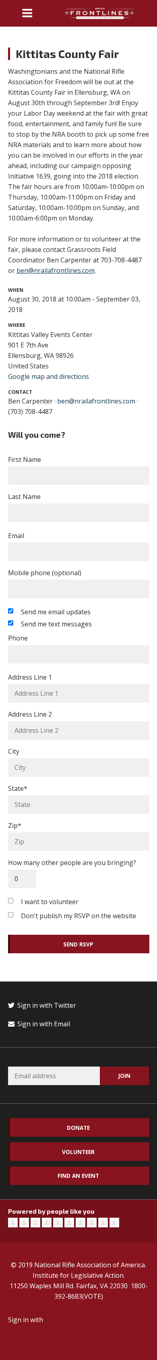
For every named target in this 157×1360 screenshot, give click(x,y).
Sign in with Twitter (46, 1005)
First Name (24, 459)
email (53, 1319)
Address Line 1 (30, 677)
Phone (18, 638)
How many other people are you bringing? (72, 862)
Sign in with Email (43, 1023)
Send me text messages (56, 624)
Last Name (24, 496)
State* (17, 788)
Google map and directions (48, 376)
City (13, 751)
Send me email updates (56, 611)
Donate (78, 1127)
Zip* (14, 825)
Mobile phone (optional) (44, 572)
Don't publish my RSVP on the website (78, 915)
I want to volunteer (49, 901)
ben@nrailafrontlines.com (56, 270)
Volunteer (78, 1152)
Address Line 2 (30, 714)
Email (16, 535)
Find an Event (78, 1175)
